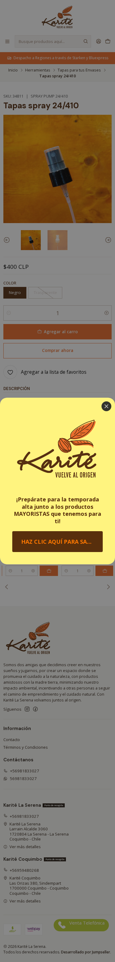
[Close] (106, 406)
